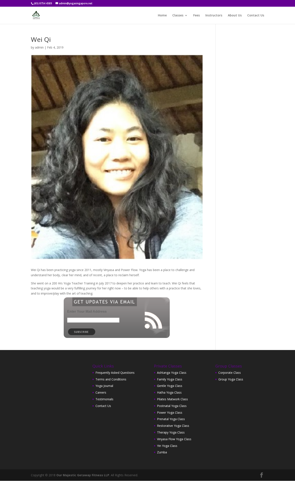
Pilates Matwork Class (172, 399)
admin (39, 47)
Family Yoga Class (169, 379)
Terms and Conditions (110, 379)
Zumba (162, 452)
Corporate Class (229, 373)
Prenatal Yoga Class (171, 419)
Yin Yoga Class (167, 446)
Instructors (213, 15)
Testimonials (104, 399)
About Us (235, 15)
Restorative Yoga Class (173, 426)
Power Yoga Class (169, 412)
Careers (100, 392)
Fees (196, 15)
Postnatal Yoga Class (172, 406)
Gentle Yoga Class (169, 386)
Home (162, 15)
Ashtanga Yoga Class (171, 373)
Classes (177, 15)
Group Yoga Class (230, 379)
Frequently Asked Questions (115, 373)
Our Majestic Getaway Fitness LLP (82, 475)
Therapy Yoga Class (171, 432)
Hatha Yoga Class (169, 392)
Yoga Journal (104, 386)
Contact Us (255, 15)
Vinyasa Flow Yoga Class (174, 439)
